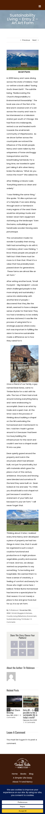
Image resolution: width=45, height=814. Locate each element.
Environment (31, 616)
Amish (14, 613)
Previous (26, 40)
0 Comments (14, 716)
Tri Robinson (13, 610)
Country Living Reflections (16, 616)
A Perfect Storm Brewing (13, 711)
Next (34, 40)
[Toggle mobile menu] (40, 6)
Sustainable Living (14, 619)
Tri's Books (25, 619)
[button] (8, 709)
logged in (23, 739)
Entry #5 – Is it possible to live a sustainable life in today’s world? (30, 713)
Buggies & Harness (25, 613)
